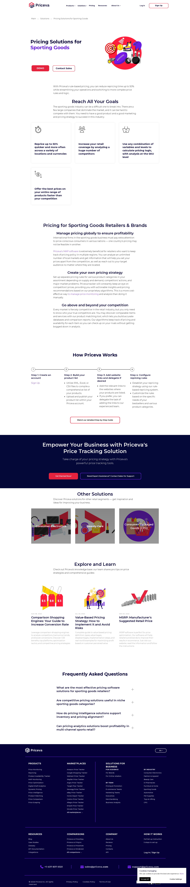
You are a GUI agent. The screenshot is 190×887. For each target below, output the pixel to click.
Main (33, 19)
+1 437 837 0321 (54, 866)
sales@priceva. (94, 866)
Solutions (44, 19)
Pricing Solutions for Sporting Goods (71, 19)
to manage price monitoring (83, 294)
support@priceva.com (145, 866)
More (182, 874)
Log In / (147, 852)
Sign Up (35, 383)
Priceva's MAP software (65, 251)
